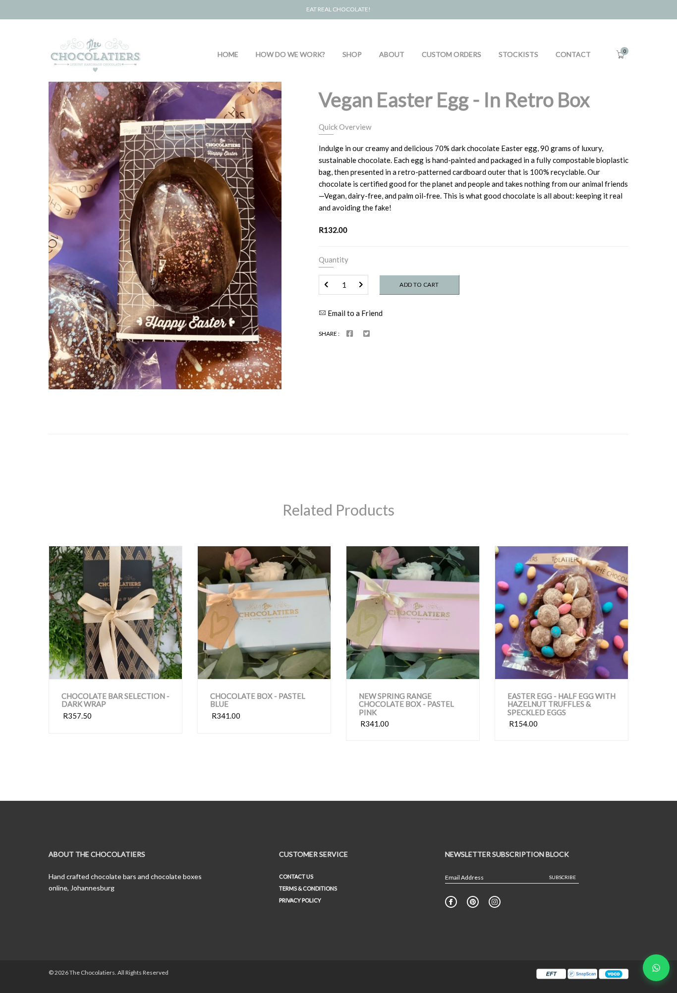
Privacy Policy (300, 900)
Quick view (90, 669)
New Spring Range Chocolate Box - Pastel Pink (406, 704)
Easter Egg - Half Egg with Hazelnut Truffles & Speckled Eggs (562, 704)
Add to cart (419, 284)
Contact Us (296, 876)
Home (228, 54)
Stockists (518, 54)
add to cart (299, 670)
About (391, 54)
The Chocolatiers (92, 972)
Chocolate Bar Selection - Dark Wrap (115, 700)
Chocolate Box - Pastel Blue (257, 700)
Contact (573, 54)
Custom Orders (451, 54)
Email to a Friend (354, 313)
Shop (352, 54)
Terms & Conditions (308, 888)
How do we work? (290, 54)
